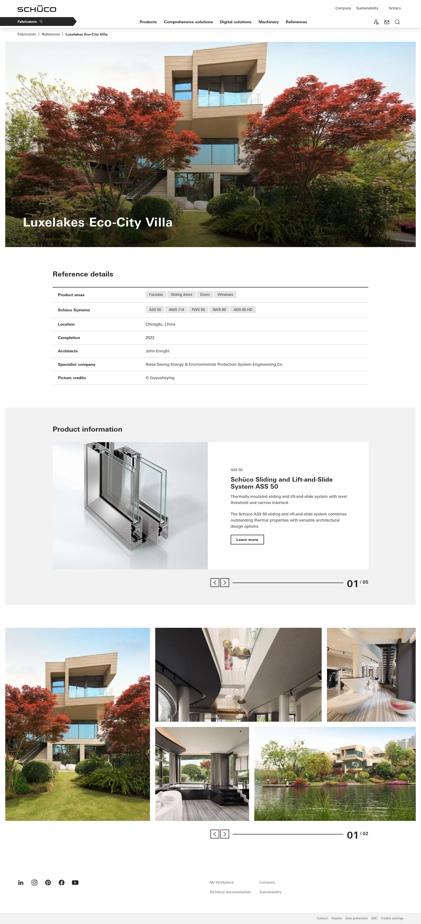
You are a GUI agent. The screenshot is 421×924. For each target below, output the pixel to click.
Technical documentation (230, 892)
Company (343, 8)
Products (148, 21)
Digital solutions (236, 21)
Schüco (395, 8)
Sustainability (367, 8)
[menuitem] (21, 882)
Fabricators (27, 21)
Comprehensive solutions (188, 21)
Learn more (247, 539)
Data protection (356, 918)
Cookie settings (392, 918)
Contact (322, 918)
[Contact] (386, 22)
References (296, 21)
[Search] (397, 22)
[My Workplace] (376, 22)
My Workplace (222, 882)
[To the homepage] (37, 8)
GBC (374, 918)
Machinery (269, 21)
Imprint (337, 918)
